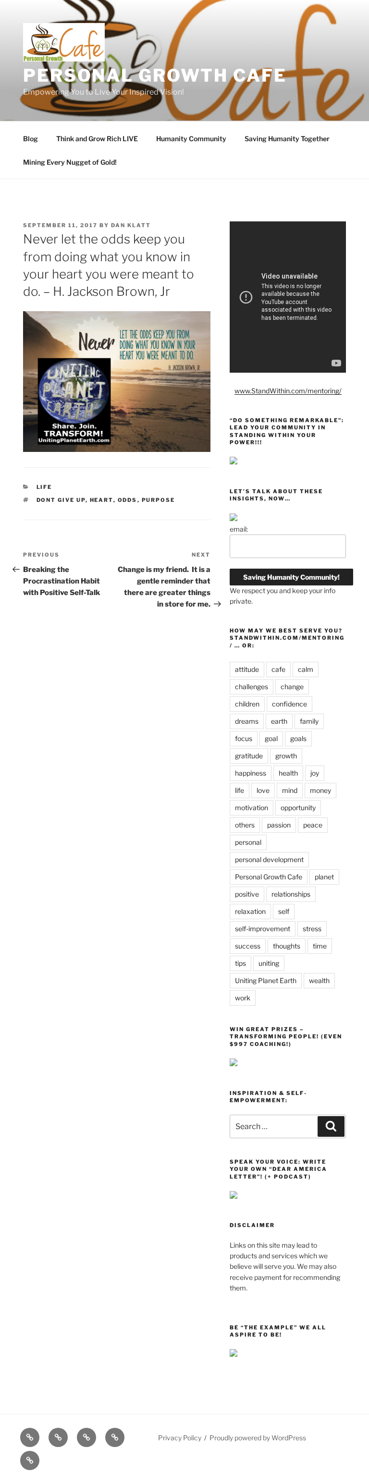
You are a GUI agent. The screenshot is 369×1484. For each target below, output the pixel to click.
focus (243, 738)
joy (314, 773)
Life (44, 487)
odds (127, 500)
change (292, 686)
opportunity (298, 807)
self (283, 911)
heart (101, 500)
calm (305, 669)
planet (324, 877)
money (320, 790)
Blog (30, 138)
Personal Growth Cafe (155, 75)
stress (312, 928)
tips (240, 963)
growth (286, 756)
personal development (269, 859)
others (245, 825)
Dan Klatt (131, 225)
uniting (268, 963)
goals (298, 738)
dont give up (61, 500)
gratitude (249, 756)
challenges (251, 686)
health (288, 773)
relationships (290, 894)
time (320, 946)
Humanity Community (191, 138)
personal (248, 842)
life (239, 790)
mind (289, 790)
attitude (247, 669)
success (247, 946)
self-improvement (262, 928)
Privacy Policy (179, 1438)
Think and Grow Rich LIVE (97, 138)
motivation (251, 807)
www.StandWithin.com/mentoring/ (288, 391)
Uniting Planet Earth (265, 980)
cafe (278, 669)
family (309, 721)
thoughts (286, 946)
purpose (158, 500)
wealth (319, 980)
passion (279, 825)
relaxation (250, 911)
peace (312, 825)
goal (271, 738)
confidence (289, 704)
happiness (250, 773)
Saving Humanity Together (287, 138)
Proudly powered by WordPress (257, 1438)
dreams (246, 721)
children (247, 704)
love (263, 790)
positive (247, 894)
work (242, 998)
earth (279, 721)
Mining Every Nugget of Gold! (70, 162)
